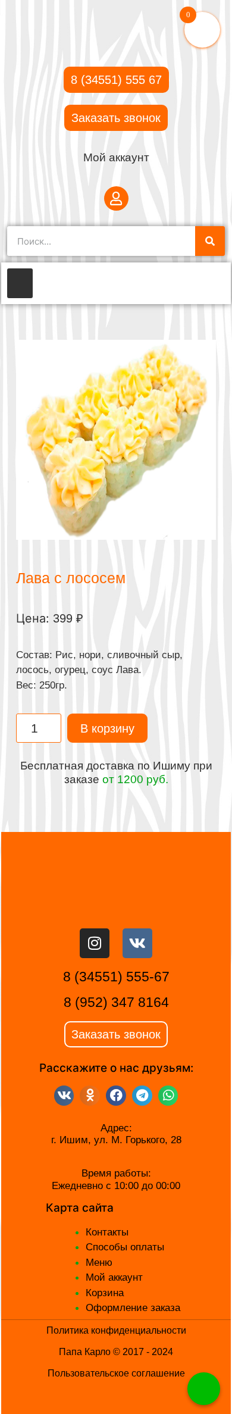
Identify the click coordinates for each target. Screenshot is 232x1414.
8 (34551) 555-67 (116, 976)
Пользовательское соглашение (116, 1373)
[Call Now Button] (203, 1388)
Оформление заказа (133, 1307)
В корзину (107, 728)
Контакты (107, 1232)
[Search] (210, 241)
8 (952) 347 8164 (116, 1002)
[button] (20, 283)
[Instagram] (94, 943)
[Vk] (137, 943)
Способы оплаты (125, 1247)
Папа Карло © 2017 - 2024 (116, 1352)
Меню (99, 1262)
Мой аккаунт (116, 157)
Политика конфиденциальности (116, 1330)
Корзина (105, 1293)
